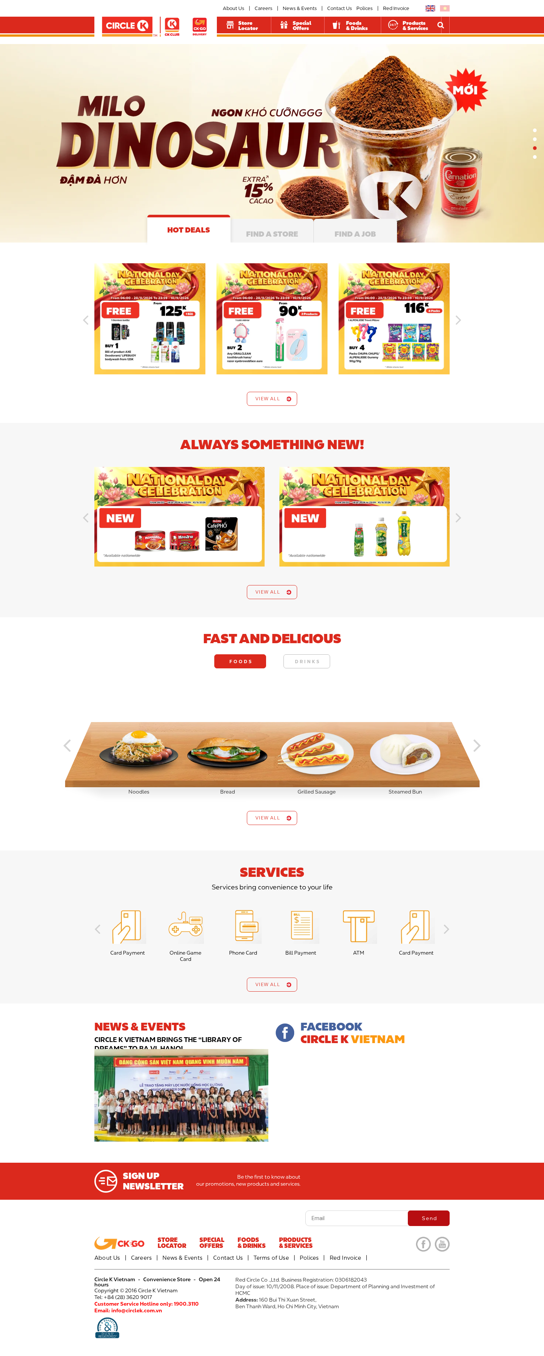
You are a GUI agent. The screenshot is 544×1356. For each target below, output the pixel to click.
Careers (263, 8)
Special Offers (302, 25)
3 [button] (534, 147)
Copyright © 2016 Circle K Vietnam (136, 1290)
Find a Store (272, 234)
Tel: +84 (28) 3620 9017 (123, 1297)
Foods (241, 661)
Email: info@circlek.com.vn (128, 1310)
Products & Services (415, 25)
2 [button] (534, 139)
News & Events (300, 8)
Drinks (307, 661)
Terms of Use (271, 1258)
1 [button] (534, 130)
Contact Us (339, 8)
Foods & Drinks (357, 25)
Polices (364, 8)
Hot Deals (188, 230)
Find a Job (355, 234)
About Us (233, 8)
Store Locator (248, 25)
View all (267, 398)
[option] (272, 143)
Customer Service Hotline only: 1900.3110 (146, 1303)
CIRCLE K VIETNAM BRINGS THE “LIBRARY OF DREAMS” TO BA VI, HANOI (168, 1044)
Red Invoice (396, 8)
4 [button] (534, 156)
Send (429, 1218)
